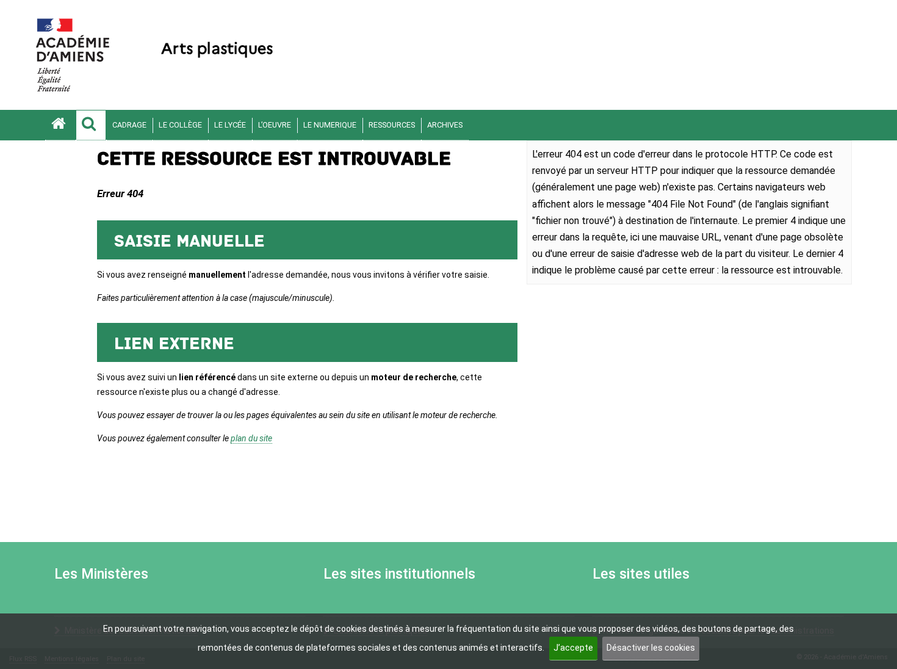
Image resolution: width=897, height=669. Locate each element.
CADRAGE (129, 124)
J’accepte (573, 648)
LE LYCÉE (230, 124)
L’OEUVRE (274, 124)
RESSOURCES (392, 124)
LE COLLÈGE (180, 124)
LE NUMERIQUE (329, 124)
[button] (91, 125)
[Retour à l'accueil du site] (60, 125)
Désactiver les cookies (651, 648)
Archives (445, 124)
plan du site (251, 438)
